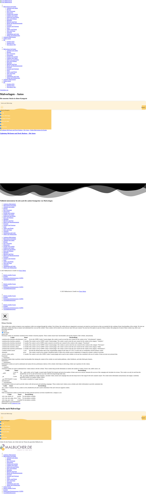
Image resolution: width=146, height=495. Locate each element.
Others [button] (3, 389)
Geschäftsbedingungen (9, 279)
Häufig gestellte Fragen (9, 275)
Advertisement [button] (5, 381)
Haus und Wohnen (12, 19)
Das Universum (11, 11)
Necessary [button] (4, 331)
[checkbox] (8, 112)
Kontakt (5, 276)
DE (4, 40)
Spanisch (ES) (10, 43)
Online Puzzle (7, 486)
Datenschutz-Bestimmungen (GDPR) (13, 278)
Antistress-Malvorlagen (9, 37)
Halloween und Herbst (13, 17)
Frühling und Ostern (12, 15)
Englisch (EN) (10, 41)
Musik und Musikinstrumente (14, 23)
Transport (9, 32)
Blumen (9, 9)
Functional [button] (4, 356)
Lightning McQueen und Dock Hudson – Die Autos (18, 133)
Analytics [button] (4, 365)
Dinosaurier (10, 12)
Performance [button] (5, 360)
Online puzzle (7, 38)
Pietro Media (22, 270)
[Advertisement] (50, 148)
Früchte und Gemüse (12, 14)
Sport (8, 28)
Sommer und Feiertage (13, 26)
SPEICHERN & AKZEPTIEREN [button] (11, 401)
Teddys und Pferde (12, 29)
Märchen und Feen (12, 22)
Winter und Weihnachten (13, 35)
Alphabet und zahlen (12, 8)
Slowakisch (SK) (11, 44)
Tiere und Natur (11, 31)
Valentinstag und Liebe (13, 34)
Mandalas (9, 20)
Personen (9, 25)
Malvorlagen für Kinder (9, 6)
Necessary (6, 332)
